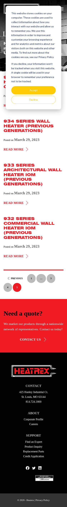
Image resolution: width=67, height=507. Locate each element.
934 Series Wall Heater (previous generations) (29, 126)
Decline (33, 99)
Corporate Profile (33, 419)
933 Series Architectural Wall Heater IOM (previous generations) (33, 174)
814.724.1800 (33, 401)
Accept (33, 90)
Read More (16, 149)
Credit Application (33, 456)
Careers (33, 424)
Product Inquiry (33, 446)
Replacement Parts (33, 451)
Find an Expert (33, 441)
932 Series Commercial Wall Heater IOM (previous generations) (29, 228)
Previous (17, 278)
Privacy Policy (43, 500)
